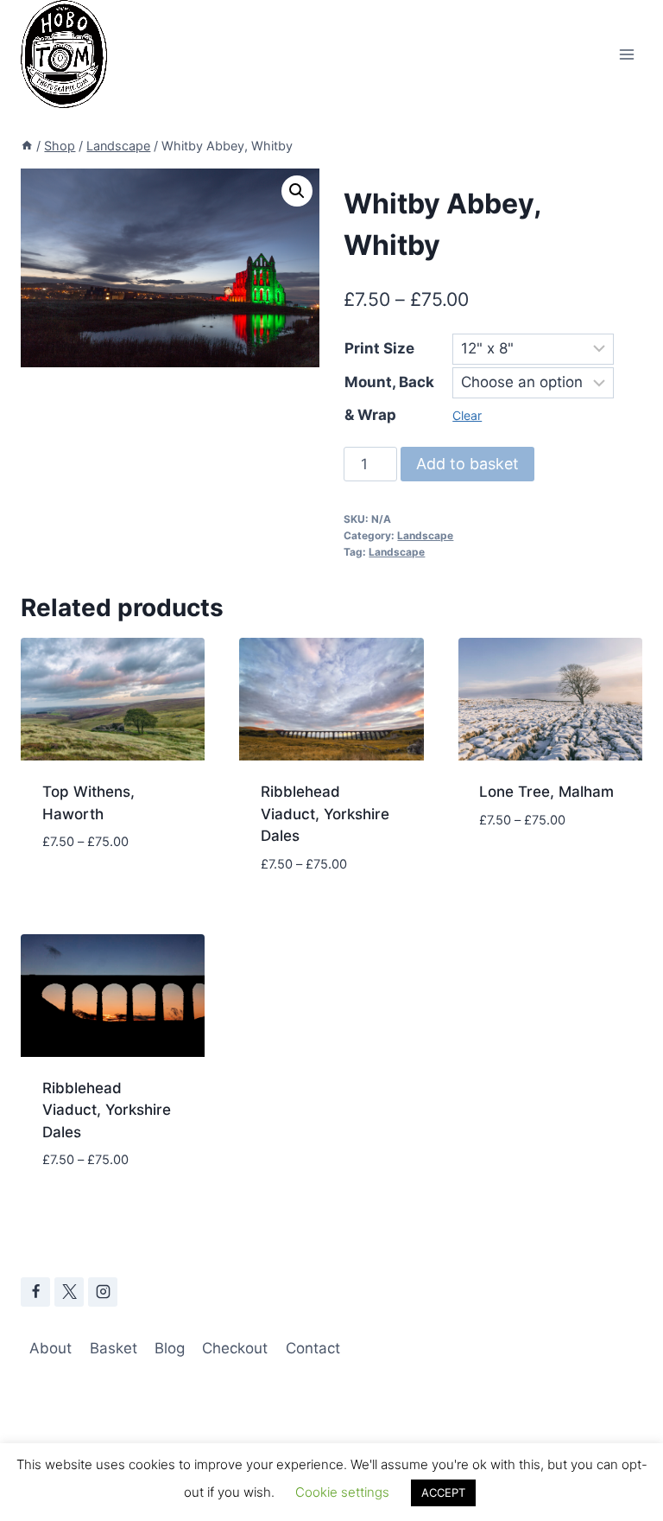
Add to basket (467, 464)
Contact (313, 1348)
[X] (69, 1292)
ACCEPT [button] (443, 1492)
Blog (170, 1348)
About (50, 1348)
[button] (297, 191)
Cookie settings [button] (342, 1492)
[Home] (27, 145)
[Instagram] (102, 1292)
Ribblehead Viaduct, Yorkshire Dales (325, 813)
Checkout (235, 1348)
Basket (113, 1348)
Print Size (379, 348)
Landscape (425, 535)
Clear (467, 415)
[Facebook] (35, 1292)
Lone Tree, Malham (546, 791)
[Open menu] (626, 54)
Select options (97, 894)
